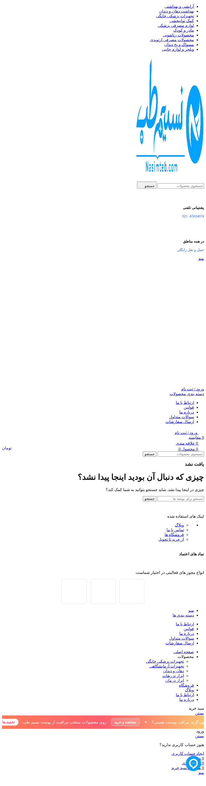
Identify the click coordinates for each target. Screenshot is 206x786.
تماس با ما (175, 530)
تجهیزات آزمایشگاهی (166, 666)
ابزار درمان (174, 680)
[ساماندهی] (131, 591)
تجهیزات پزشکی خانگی (165, 661)
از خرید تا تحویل (171, 539)
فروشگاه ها (174, 534)
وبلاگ (179, 525)
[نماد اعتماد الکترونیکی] (74, 591)
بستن (199, 713)
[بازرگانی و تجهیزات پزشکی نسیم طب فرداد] (103, 591)
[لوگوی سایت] (168, 179)
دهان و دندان (173, 671)
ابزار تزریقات (173, 676)
